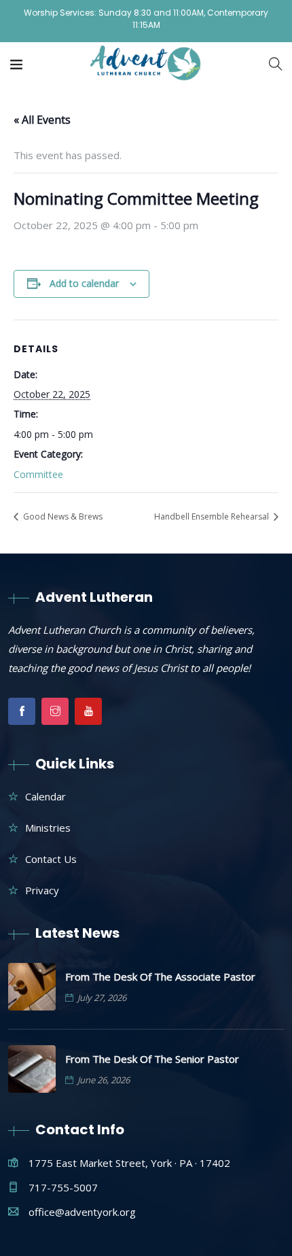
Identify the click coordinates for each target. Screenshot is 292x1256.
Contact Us (51, 859)
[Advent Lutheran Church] (146, 64)
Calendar (45, 796)
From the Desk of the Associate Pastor (160, 976)
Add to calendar (84, 283)
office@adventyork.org (82, 1212)
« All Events (42, 119)
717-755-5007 (63, 1187)
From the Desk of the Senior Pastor (152, 1059)
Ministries (48, 827)
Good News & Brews (62, 516)
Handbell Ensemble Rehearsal (212, 516)
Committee (38, 474)
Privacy (42, 890)
